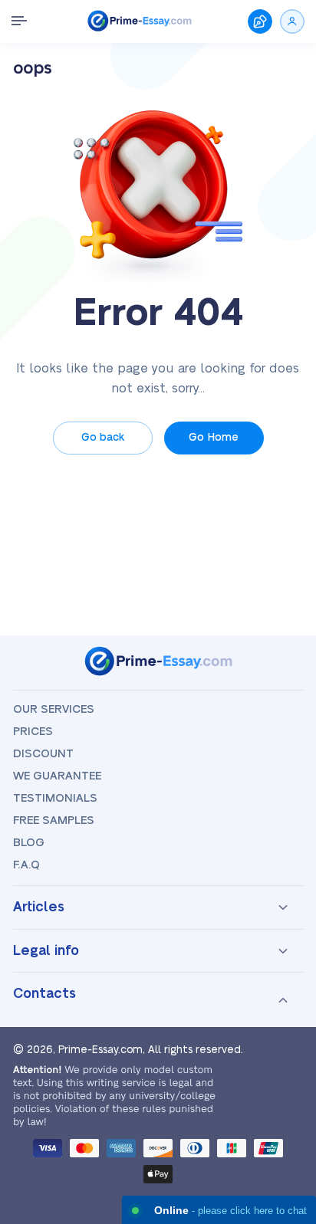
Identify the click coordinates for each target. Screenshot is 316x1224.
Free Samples (53, 820)
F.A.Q (26, 865)
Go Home (214, 437)
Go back (102, 437)
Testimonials (55, 798)
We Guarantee (57, 776)
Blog (28, 842)
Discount (43, 754)
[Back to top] (284, 1040)
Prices (33, 731)
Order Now (260, 21)
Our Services (53, 709)
